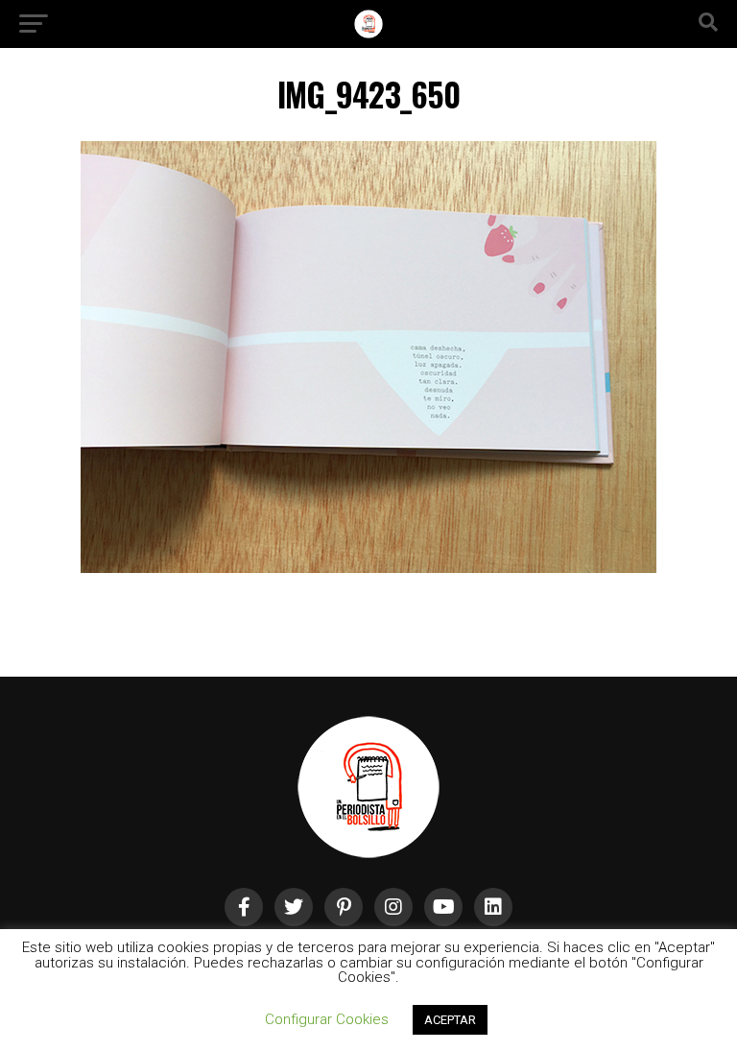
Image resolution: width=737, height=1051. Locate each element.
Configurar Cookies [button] (327, 1019)
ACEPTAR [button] (450, 1020)
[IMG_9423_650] (368, 568)
